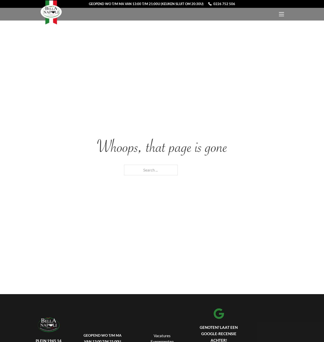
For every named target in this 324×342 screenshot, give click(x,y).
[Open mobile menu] (281, 14)
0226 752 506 (224, 4)
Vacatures (162, 335)
